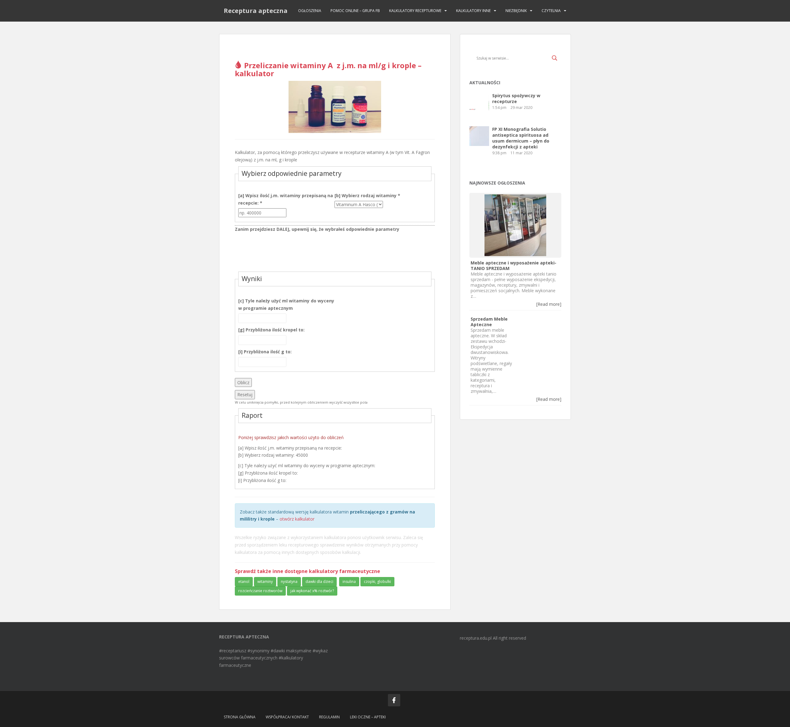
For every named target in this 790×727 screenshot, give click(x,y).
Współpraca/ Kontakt (287, 717)
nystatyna (289, 581)
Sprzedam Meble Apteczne (489, 321)
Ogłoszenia (309, 10)
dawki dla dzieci (319, 581)
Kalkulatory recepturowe (415, 10)
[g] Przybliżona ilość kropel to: (271, 330)
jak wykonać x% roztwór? (312, 590)
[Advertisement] (335, 253)
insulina (349, 581)
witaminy (265, 581)
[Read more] (548, 304)
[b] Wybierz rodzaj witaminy (367, 195)
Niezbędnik (516, 10)
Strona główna (240, 717)
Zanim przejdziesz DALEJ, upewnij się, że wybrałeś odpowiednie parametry (317, 229)
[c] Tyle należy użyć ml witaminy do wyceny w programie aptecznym (286, 304)
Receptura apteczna (256, 10)
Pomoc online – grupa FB (355, 10)
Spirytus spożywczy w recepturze (516, 98)
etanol (243, 581)
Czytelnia (551, 10)
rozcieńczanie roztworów (260, 590)
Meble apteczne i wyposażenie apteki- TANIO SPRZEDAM (513, 265)
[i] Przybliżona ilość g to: (265, 352)
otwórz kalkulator (297, 519)
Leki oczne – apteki (368, 717)
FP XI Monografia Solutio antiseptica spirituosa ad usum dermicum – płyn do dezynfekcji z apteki (520, 138)
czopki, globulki (377, 581)
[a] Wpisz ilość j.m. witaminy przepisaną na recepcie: (285, 199)
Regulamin (329, 717)
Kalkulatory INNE (473, 10)
